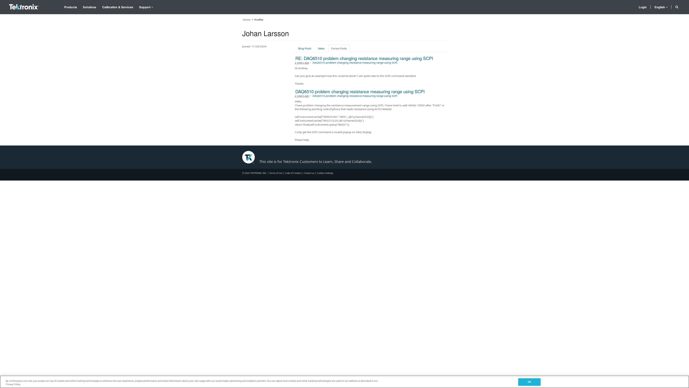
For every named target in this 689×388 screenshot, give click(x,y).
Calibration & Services (117, 7)
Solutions (89, 7)
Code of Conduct (293, 173)
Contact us (309, 173)
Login (643, 7)
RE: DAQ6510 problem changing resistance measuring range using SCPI (364, 58)
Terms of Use (276, 173)
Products (70, 7)
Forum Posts (339, 48)
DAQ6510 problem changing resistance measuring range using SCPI (355, 62)
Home (246, 19)
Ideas (321, 48)
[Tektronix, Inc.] (24, 6)
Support (145, 7)
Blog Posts (304, 48)
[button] (677, 7)
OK (529, 382)
